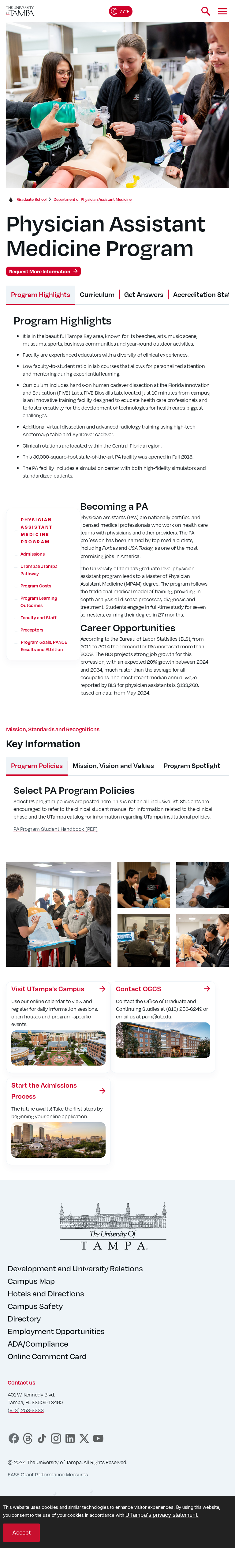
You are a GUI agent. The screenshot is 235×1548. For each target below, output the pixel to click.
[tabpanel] (117, 401)
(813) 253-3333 (25, 1410)
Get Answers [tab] (143, 294)
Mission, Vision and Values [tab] (113, 765)
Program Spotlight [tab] (192, 765)
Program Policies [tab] (37, 765)
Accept (21, 1532)
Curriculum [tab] (97, 294)
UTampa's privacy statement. (162, 1515)
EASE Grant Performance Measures (48, 1474)
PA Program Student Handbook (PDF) (55, 828)
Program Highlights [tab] (40, 294)
